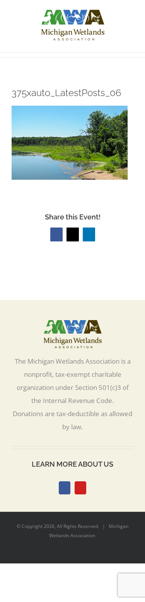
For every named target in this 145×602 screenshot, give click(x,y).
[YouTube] (80, 487)
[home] (73, 326)
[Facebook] (64, 487)
